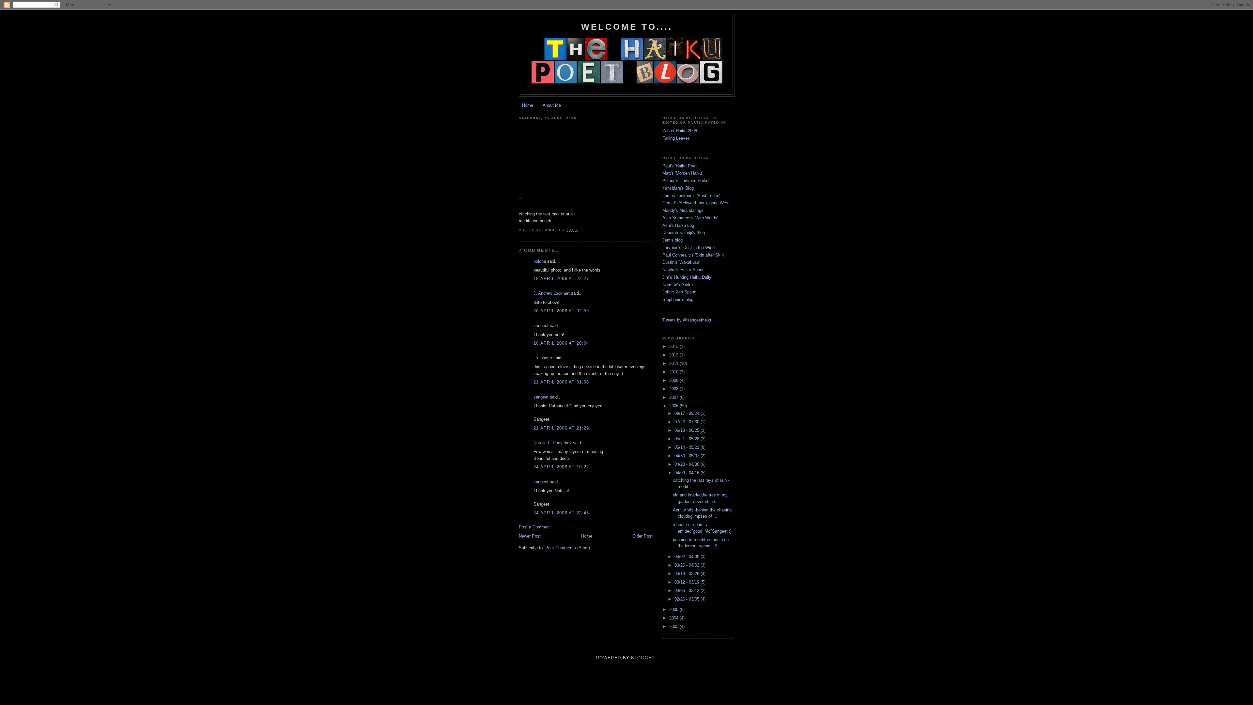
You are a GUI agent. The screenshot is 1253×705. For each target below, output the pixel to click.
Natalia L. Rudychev (553, 442)
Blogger (643, 657)
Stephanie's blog (677, 299)
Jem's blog (672, 240)
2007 (674, 397)
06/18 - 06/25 (687, 430)
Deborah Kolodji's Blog (683, 232)
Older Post (642, 536)
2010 (674, 371)
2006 (674, 405)
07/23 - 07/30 (687, 421)
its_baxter (543, 357)
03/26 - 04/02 (687, 565)
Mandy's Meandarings (683, 210)
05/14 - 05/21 (687, 447)
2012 (674, 354)
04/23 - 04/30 (687, 464)
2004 (674, 618)
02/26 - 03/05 (687, 599)
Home (527, 105)
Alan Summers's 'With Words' (690, 217)
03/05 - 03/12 (687, 590)
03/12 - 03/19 (687, 582)
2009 (674, 380)
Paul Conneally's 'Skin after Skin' (693, 255)
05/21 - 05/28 (687, 438)
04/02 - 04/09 (687, 556)
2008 (674, 388)
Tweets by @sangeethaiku (687, 320)
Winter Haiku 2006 (679, 130)
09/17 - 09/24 (687, 413)
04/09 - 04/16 (687, 472)
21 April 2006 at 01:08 (561, 382)
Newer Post (530, 536)
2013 (674, 346)
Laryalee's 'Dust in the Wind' (688, 247)
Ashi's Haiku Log (678, 225)
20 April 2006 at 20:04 (561, 343)
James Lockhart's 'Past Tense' (691, 195)
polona (540, 261)
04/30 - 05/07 (687, 455)
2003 (674, 626)
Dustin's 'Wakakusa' (681, 262)
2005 (674, 609)
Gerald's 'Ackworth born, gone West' (696, 202)
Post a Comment (535, 527)
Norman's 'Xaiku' (677, 284)
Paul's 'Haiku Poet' (679, 166)
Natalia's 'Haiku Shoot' (683, 269)
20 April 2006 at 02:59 (561, 310)
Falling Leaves (676, 138)
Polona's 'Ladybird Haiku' (685, 180)
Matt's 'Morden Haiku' (682, 173)
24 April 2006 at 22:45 (561, 512)
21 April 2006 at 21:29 (561, 428)
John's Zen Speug (679, 292)
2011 (674, 363)
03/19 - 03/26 (687, 573)
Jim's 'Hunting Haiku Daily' (687, 277)
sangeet (541, 325)
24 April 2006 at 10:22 (561, 466)
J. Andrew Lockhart (552, 293)
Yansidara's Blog (678, 188)
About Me (552, 105)
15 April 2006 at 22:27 (561, 278)
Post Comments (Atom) (567, 547)
